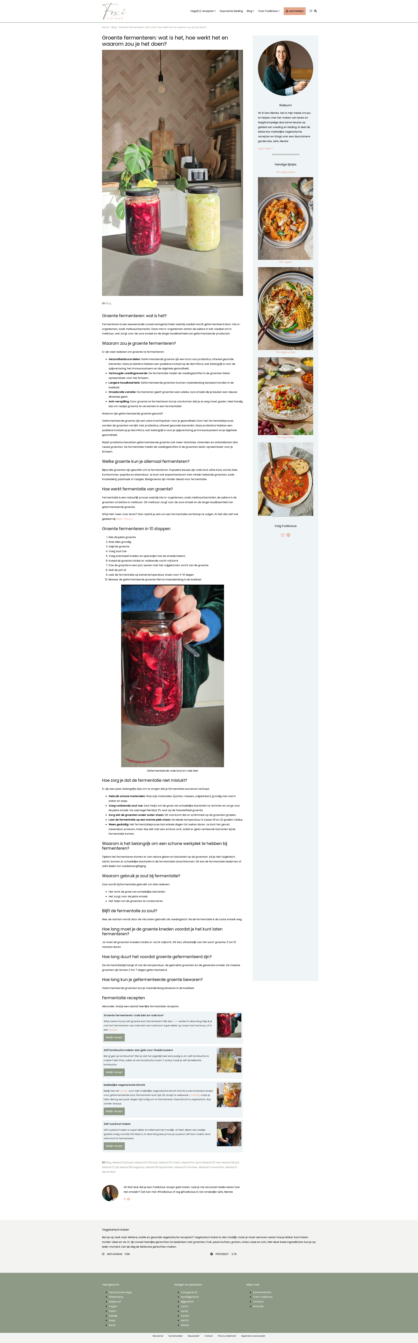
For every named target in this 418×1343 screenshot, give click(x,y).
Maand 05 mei (211, 1162)
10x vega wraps (285, 352)
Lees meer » (265, 148)
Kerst (112, 1325)
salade (113, 1029)
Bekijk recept (114, 1037)
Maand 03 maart (170, 1162)
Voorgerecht (189, 1292)
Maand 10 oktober (187, 1167)
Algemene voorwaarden (253, 1336)
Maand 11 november (212, 1167)
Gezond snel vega (120, 1292)
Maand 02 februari (147, 1162)
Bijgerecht (187, 1301)
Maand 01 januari (123, 1162)
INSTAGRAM (114, 1254)
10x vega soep (286, 437)
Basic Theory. (124, 519)
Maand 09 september (160, 1167)
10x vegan (285, 262)
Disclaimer (158, 1336)
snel (175, 1021)
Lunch (184, 1306)
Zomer (185, 1316)
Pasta (112, 1311)
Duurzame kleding (231, 11)
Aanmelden (296, 11)
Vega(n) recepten (202, 11)
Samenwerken (262, 1292)
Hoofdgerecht (190, 1297)
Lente (184, 1311)
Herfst (185, 1320)
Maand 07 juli (111, 1167)
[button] (316, 11)
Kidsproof (115, 1301)
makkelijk (194, 1095)
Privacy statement (227, 1336)
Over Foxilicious (268, 11)
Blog (249, 11)
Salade (113, 1316)
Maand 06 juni (230, 1162)
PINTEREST (222, 1254)
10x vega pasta (285, 172)
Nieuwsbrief (193, 1336)
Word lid (258, 1306)
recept (124, 1090)
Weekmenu (116, 1297)
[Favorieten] (311, 11)
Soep (112, 1320)
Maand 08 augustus (133, 1167)
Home (105, 27)
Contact (258, 1301)
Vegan (113, 1306)
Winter (185, 1325)
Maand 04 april (192, 1162)
